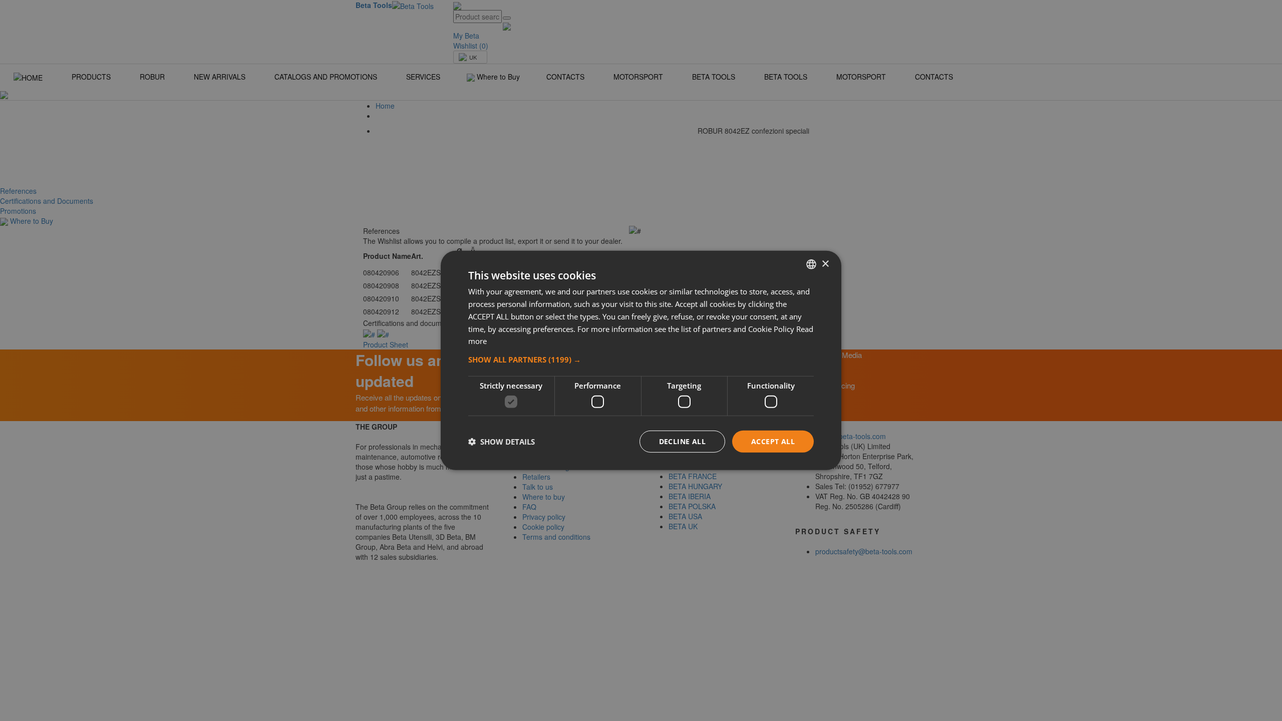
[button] (641, 359)
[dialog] (641, 360)
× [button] (825, 263)
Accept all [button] (773, 441)
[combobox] (811, 264)
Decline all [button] (682, 441)
